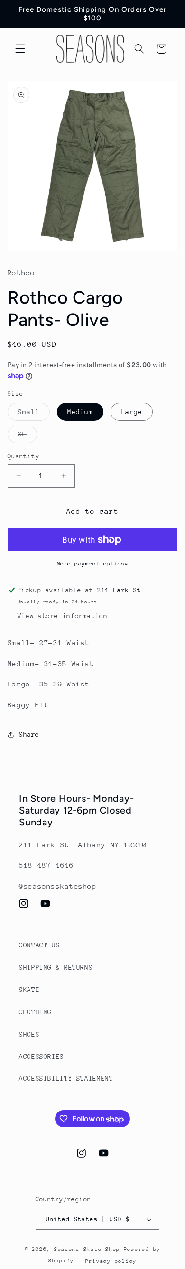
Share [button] (29, 734)
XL (27, 436)
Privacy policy (111, 1261)
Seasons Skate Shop (89, 1249)
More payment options (93, 563)
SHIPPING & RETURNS (55, 967)
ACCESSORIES (41, 1056)
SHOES (29, 1034)
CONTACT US (39, 945)
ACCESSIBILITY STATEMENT (66, 1078)
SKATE (29, 989)
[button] (20, 49)
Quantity (23, 456)
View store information (63, 616)
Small (34, 414)
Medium (80, 412)
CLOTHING (35, 1012)
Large (131, 412)
